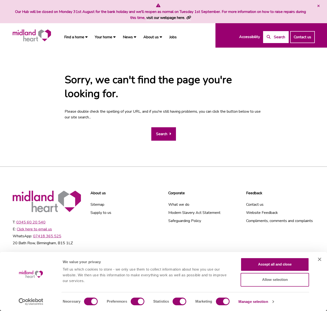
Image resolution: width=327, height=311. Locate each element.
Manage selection (253, 302)
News (128, 37)
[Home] (32, 35)
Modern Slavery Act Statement (194, 212)
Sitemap (97, 204)
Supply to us (100, 212)
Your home (104, 37)
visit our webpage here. (165, 17)
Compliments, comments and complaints (279, 220)
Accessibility (249, 36)
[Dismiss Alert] (318, 6)
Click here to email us (34, 229)
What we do (178, 204)
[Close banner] (319, 259)
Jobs (173, 37)
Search (161, 134)
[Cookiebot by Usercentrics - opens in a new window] (31, 301)
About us (151, 37)
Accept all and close (275, 264)
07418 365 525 (47, 236)
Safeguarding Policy (184, 220)
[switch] (137, 301)
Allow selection (275, 280)
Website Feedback (262, 212)
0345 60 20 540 (30, 222)
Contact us (302, 37)
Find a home (74, 37)
